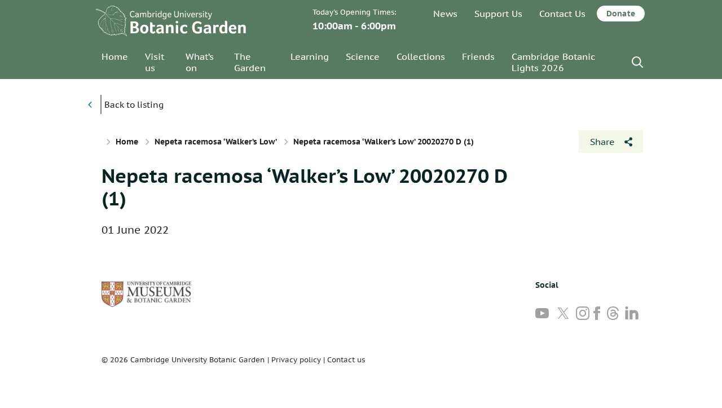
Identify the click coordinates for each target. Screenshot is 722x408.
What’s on (200, 62)
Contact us (346, 360)
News (445, 13)
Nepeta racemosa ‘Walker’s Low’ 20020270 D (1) (304, 186)
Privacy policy (296, 360)
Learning (309, 56)
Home (115, 56)
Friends (478, 56)
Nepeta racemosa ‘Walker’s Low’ (216, 142)
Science (363, 56)
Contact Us (562, 13)
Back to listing (134, 104)
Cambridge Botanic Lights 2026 (553, 62)
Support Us (498, 13)
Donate (620, 13)
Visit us (154, 62)
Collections (421, 56)
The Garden (250, 62)
